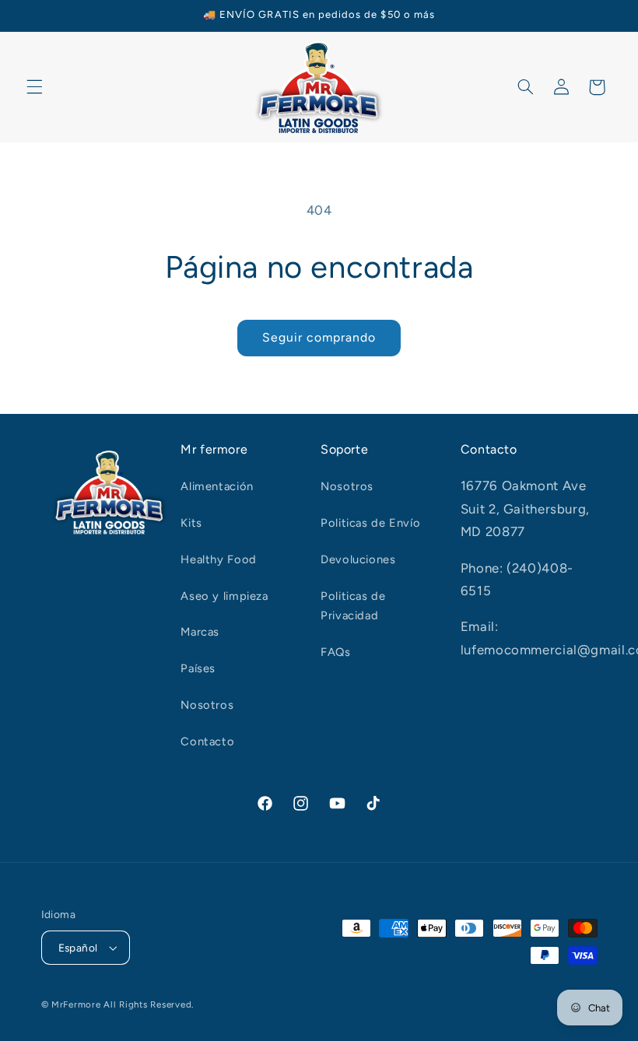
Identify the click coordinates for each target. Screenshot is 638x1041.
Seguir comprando (319, 337)
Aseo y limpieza (224, 596)
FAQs (336, 652)
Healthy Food (219, 559)
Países (198, 668)
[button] (34, 87)
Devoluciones (358, 559)
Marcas (200, 632)
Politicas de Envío (370, 523)
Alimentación (217, 486)
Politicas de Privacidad (353, 606)
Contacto (207, 741)
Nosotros (207, 705)
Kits (191, 523)
